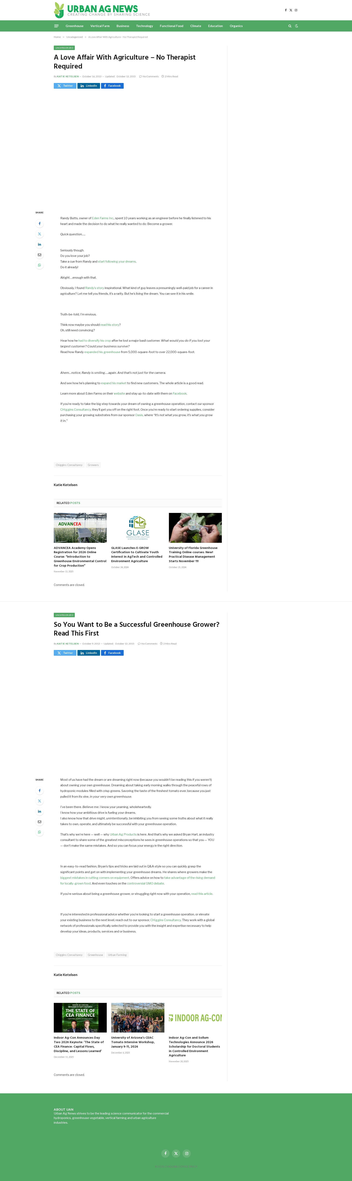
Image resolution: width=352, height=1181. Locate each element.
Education (215, 26)
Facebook (180, 393)
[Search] (290, 26)
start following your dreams (117, 261)
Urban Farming (117, 954)
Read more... (77, 1122)
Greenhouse (75, 26)
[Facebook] (39, 223)
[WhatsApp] (39, 265)
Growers (93, 465)
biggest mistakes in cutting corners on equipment (94, 878)
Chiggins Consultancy (69, 465)
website (119, 393)
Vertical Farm (100, 26)
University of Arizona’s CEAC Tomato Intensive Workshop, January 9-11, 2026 (133, 1042)
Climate (195, 26)
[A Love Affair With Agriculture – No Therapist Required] (138, 148)
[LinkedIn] (39, 244)
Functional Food (171, 26)
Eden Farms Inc (102, 218)
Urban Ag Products (123, 834)
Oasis (139, 415)
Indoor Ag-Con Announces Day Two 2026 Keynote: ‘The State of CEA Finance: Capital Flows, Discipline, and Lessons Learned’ (79, 1044)
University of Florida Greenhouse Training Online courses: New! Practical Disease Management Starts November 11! (193, 555)
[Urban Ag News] (102, 10)
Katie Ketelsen (68, 76)
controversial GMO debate (145, 883)
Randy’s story (94, 288)
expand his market (113, 383)
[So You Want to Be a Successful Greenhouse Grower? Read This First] (138, 715)
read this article (201, 894)
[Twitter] (39, 234)
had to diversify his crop (94, 340)
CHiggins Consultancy (75, 409)
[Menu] (56, 25)
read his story (109, 325)
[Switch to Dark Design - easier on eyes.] (296, 25)
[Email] (39, 255)
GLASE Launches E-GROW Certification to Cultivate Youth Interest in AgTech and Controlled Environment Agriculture (136, 555)
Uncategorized (64, 48)
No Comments (151, 76)
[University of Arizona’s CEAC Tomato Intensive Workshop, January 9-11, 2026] (137, 1018)
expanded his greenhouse (102, 352)
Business (123, 26)
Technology (144, 26)
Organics (236, 26)
